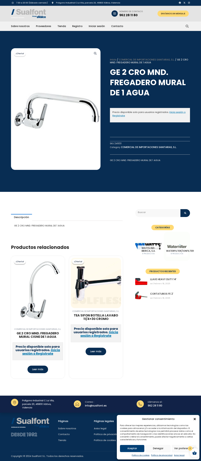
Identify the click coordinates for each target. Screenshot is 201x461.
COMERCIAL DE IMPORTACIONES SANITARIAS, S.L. (146, 59)
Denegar (158, 448)
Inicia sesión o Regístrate (41, 352)
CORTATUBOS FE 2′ (161, 294)
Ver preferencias (184, 448)
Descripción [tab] (21, 217)
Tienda (61, 26)
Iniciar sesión (97, 26)
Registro (77, 26)
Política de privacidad (161, 455)
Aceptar (132, 448)
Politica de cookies (140, 455)
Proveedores (43, 26)
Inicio (113, 59)
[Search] (185, 213)
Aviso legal (179, 455)
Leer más (37, 369)
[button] (194, 419)
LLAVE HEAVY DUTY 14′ (163, 279)
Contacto (117, 26)
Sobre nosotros (20, 26)
